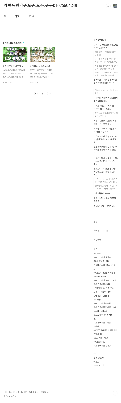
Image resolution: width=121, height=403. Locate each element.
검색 (108, 6)
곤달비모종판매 (100, 276)
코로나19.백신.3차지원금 (105, 206)
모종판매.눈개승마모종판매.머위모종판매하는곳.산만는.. (106, 83)
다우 (114, 307)
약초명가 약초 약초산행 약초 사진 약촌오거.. (105, 130)
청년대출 (97, 295)
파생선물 (97, 326)
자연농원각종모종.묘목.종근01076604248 (40, 6)
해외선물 (97, 299)
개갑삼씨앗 (103, 337)
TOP (115, 393)
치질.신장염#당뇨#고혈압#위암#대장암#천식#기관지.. (106, 67)
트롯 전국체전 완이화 (102, 284)
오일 (114, 280)
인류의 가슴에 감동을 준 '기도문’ (105, 267)
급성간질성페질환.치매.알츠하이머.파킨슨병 (106, 46)
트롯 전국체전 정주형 (102, 303)
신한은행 (105, 295)
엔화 (107, 261)
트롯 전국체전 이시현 (102, 291)
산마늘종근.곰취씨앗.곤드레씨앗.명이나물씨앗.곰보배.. (106, 187)
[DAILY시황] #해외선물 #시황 (104, 316)
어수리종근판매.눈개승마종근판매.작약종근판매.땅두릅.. (105, 150)
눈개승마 (104, 311)
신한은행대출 (99, 288)
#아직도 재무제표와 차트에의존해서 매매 (105, 332)
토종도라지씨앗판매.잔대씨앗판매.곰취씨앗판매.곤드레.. (105, 171)
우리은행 (109, 288)
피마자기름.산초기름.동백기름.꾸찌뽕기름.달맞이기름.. (106, 180)
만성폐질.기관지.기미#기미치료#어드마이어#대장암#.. (106, 60)
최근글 (96, 230)
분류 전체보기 (100, 39)
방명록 (31, 16)
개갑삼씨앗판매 (108, 272)
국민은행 (97, 272)
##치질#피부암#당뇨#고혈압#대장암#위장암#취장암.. (106, 74)
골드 (95, 337)
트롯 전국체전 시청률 (102, 322)
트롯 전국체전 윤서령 (102, 345)
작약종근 (97, 253)
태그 (17, 16)
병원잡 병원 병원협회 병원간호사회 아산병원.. (105, 122)
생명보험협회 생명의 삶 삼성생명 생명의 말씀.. (105, 107)
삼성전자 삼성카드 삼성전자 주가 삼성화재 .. (106, 99)
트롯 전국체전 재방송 (102, 257)
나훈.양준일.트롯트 (102, 193)
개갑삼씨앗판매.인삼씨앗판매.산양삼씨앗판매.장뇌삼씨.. (105, 139)
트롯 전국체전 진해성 (102, 307)
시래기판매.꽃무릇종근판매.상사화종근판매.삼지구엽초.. (106, 160)
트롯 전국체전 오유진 (102, 280)
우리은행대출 (99, 261)
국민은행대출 (99, 341)
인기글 (105, 230)
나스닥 (96, 311)
